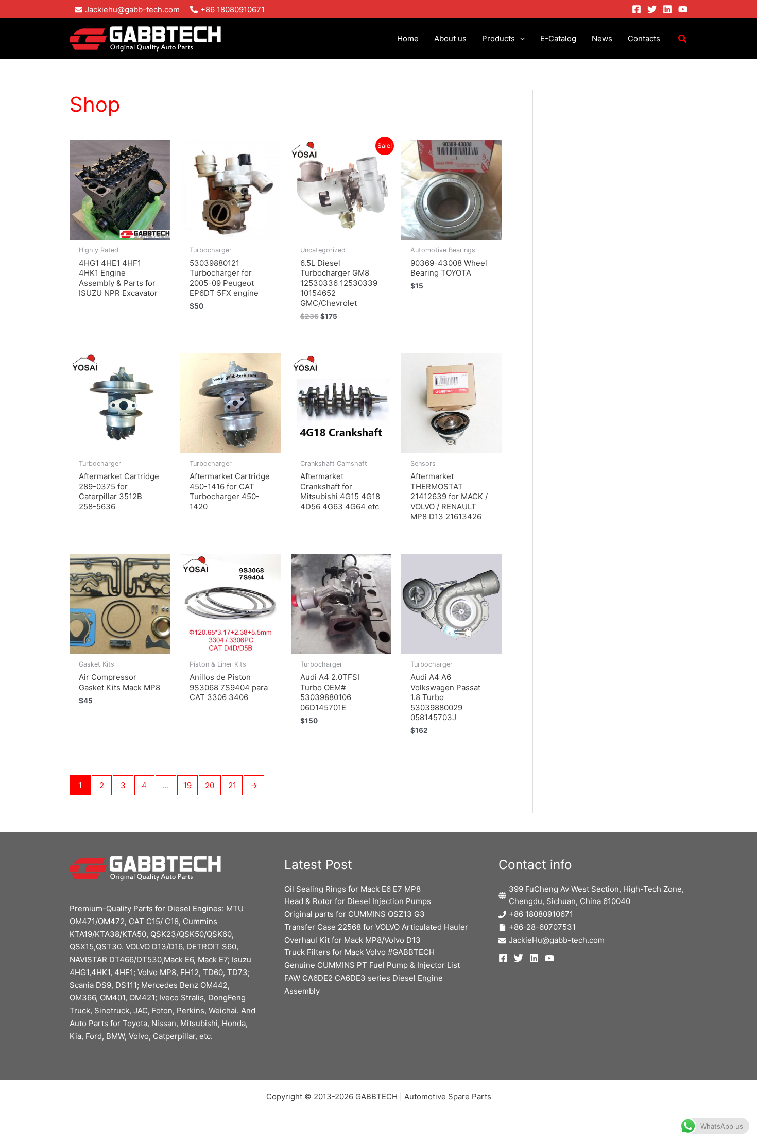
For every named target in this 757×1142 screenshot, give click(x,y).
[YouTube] (682, 9)
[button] (520, 38)
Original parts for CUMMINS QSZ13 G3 (354, 914)
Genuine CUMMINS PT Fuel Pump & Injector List (372, 965)
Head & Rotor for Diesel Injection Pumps (357, 901)
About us (450, 38)
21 (232, 785)
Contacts (644, 38)
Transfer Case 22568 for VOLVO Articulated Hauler (376, 927)
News (602, 38)
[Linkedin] (667, 9)
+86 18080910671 (541, 914)
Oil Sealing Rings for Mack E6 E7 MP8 (352, 889)
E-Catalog (558, 38)
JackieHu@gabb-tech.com (557, 940)
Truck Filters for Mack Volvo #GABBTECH (359, 952)
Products (498, 38)
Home (408, 38)
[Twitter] (652, 9)
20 (209, 785)
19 (187, 785)
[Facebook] (636, 9)
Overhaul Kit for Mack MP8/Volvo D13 (352, 940)
